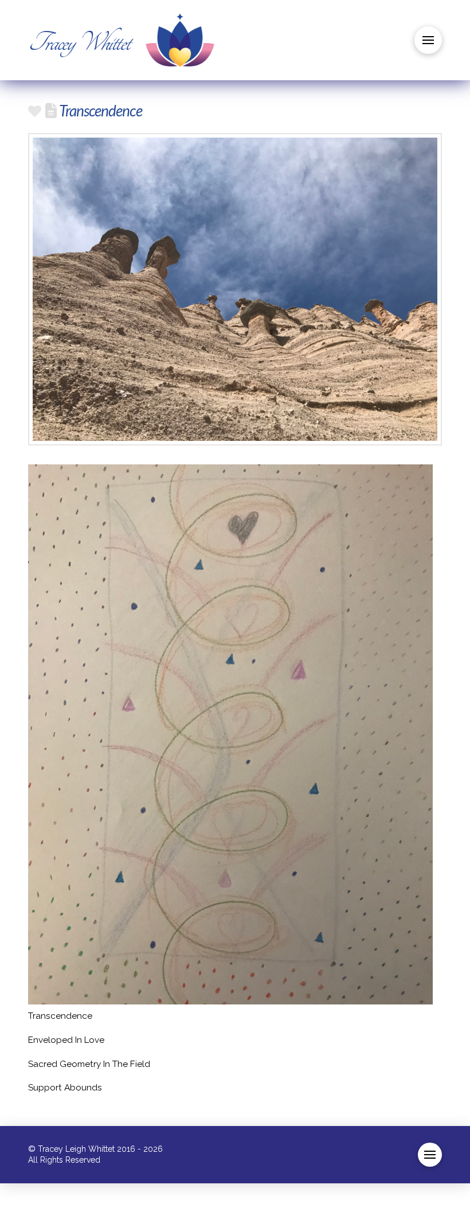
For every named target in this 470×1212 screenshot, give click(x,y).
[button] (428, 40)
